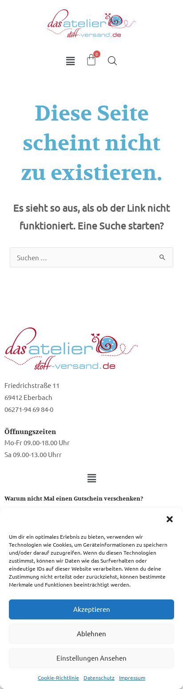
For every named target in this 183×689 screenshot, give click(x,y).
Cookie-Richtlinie (58, 677)
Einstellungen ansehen (91, 658)
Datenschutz (99, 677)
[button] (169, 519)
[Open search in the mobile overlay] (112, 60)
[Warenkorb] (91, 59)
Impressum (132, 677)
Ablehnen (91, 633)
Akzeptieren (91, 609)
